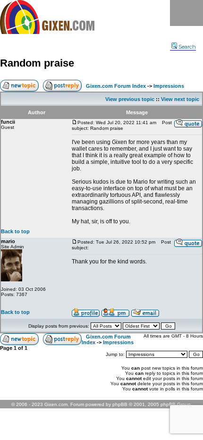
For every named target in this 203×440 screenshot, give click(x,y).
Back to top (15, 231)
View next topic (180, 99)
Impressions (168, 86)
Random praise (37, 63)
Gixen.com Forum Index (116, 86)
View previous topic (129, 99)
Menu (186, 13)
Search (187, 46)
